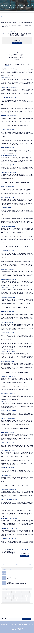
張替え (3, 601)
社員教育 (24, 595)
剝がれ (12, 597)
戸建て (28, 601)
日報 (26, 595)
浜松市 (25, 599)
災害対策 (14, 601)
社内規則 (3, 599)
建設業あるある (14, 599)
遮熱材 (3, 595)
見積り (10, 599)
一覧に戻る (17, 564)
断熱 (9, 595)
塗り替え (25, 601)
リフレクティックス (16, 595)
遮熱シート (6, 595)
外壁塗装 (28, 599)
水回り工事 (3, 597)
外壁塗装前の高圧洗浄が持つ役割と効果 (16, 55)
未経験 (22, 597)
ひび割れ (9, 601)
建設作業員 (19, 597)
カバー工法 (6, 601)
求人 (14, 597)
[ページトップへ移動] (32, 619)
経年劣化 (9, 597)
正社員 (25, 597)
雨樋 (17, 601)
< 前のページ (3, 564)
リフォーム (18, 599)
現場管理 (29, 595)
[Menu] (33, 1)
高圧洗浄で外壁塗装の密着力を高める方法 (16, 57)
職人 (16, 597)
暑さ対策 (12, 595)
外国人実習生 (6, 599)
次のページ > (30, 564)
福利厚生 (28, 597)
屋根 (6, 597)
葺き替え (20, 601)
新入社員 (21, 595)
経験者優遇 (22, 599)
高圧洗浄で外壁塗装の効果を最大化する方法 (16, 54)
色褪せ (22, 601)
